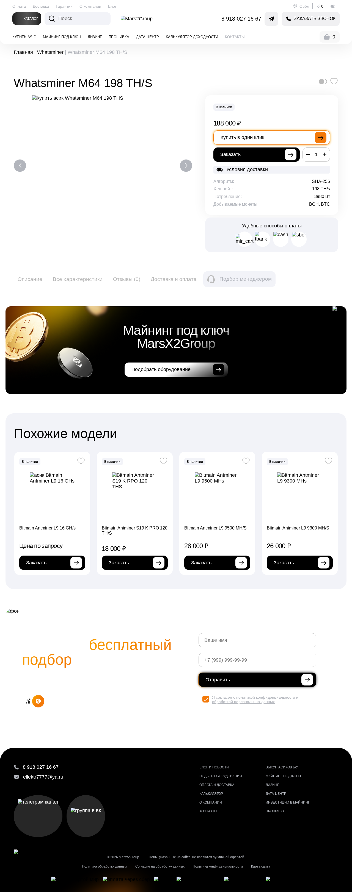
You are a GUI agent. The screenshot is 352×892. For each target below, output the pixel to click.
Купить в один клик (242, 137)
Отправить (217, 679)
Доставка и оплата (174, 279)
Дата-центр (147, 37)
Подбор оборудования (220, 776)
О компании (90, 6)
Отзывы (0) (126, 279)
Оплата (19, 6)
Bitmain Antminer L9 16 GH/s (47, 528)
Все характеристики (78, 279)
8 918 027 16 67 (241, 19)
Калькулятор (211, 794)
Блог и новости (214, 767)
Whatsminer (50, 52)
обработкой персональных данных (243, 701)
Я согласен (222, 697)
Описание (30, 279)
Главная (23, 52)
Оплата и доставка (216, 785)
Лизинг (95, 37)
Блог (112, 6)
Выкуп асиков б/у (282, 767)
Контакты (235, 37)
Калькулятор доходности (192, 37)
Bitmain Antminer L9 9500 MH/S (215, 528)
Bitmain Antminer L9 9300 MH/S (298, 528)
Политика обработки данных (104, 866)
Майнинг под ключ (62, 37)
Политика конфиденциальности (218, 866)
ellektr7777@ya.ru (43, 777)
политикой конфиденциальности (265, 697)
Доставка (41, 6)
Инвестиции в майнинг (288, 802)
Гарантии (64, 6)
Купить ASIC (24, 37)
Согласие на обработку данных (160, 866)
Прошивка (119, 37)
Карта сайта (260, 866)
